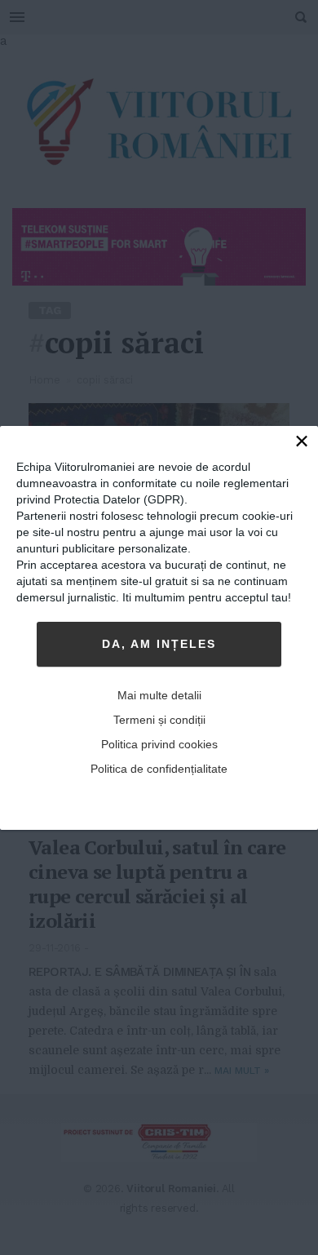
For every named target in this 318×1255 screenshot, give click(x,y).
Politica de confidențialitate (159, 768)
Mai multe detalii (159, 695)
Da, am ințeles (159, 643)
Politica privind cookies (159, 744)
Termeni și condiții (159, 719)
